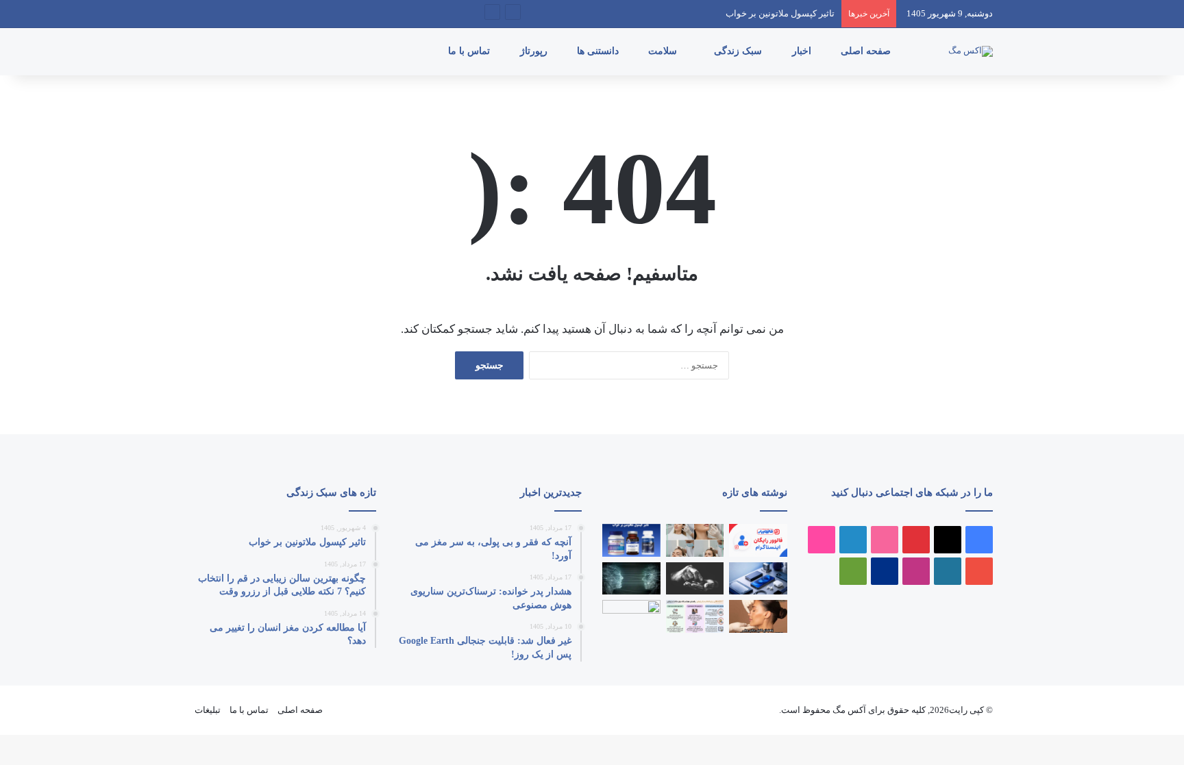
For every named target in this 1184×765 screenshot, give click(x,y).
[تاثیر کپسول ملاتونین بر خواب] (631, 540)
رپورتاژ (535, 51)
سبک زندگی (739, 51)
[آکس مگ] (970, 51)
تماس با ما (470, 51)
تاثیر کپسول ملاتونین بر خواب (780, 13)
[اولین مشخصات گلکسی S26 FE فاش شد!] (631, 616)
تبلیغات (208, 710)
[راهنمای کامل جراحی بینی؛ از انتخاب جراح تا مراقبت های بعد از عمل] (758, 616)
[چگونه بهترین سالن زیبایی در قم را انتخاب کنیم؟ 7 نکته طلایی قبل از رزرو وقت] (695, 616)
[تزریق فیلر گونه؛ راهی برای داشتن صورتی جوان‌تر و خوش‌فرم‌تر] (695, 540)
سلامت (664, 51)
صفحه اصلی (867, 51)
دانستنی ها (599, 51)
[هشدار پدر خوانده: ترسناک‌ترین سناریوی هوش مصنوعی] (631, 578)
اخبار (803, 51)
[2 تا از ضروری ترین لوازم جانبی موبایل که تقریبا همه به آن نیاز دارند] (758, 578)
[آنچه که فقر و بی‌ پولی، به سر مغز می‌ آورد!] (695, 578)
